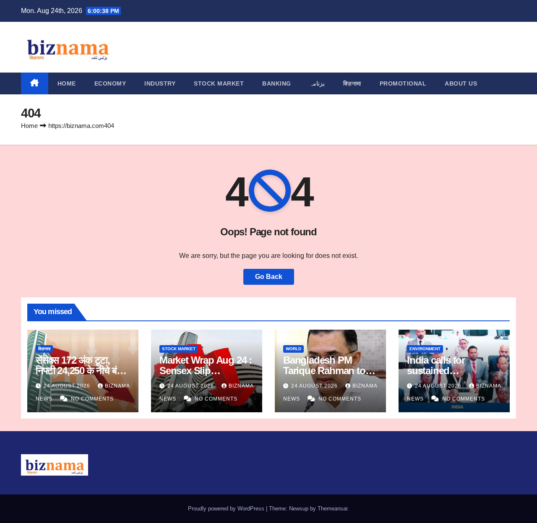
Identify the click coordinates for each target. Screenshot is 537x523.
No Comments (92, 399)
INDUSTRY (159, 83)
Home (66, 83)
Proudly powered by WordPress (227, 508)
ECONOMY (110, 83)
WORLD (293, 348)
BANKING (276, 83)
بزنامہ (317, 83)
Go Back (268, 276)
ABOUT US (461, 83)
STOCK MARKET (219, 83)
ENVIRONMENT (425, 348)
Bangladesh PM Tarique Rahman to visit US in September (329, 370)
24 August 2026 (68, 386)
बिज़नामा (352, 83)
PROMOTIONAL (403, 83)
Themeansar (332, 508)
